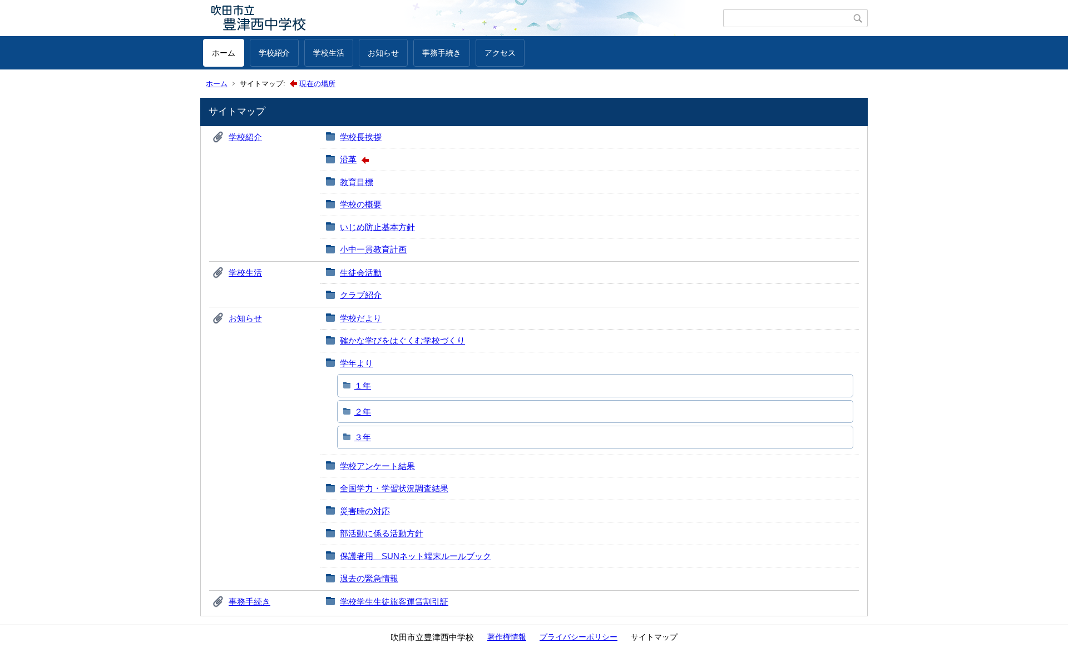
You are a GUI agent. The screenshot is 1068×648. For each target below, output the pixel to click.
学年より (356, 363)
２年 (362, 411)
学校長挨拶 (361, 137)
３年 (362, 437)
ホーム (223, 52)
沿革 (348, 159)
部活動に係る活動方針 (381, 533)
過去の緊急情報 (369, 578)
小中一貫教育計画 (373, 249)
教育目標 (356, 182)
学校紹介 (274, 52)
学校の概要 (361, 204)
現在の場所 (317, 83)
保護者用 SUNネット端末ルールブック (415, 556)
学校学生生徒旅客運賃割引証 (394, 601)
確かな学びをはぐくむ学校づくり (402, 340)
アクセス (500, 52)
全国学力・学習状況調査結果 (394, 488)
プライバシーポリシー (578, 636)
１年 (362, 385)
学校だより (361, 318)
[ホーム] (463, 18)
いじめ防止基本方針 (377, 227)
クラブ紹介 (361, 295)
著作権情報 (506, 636)
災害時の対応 (365, 511)
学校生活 (328, 52)
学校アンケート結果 (377, 466)
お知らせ (383, 52)
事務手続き (441, 52)
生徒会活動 (361, 272)
